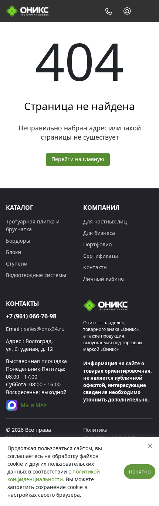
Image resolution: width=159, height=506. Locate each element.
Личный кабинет (104, 278)
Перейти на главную (77, 159)
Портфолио (97, 244)
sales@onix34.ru (44, 328)
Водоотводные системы (36, 274)
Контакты (95, 267)
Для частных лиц (105, 221)
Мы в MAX (34, 404)
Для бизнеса (99, 232)
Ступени (16, 263)
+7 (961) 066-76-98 (31, 316)
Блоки (13, 252)
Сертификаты (100, 255)
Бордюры (18, 240)
